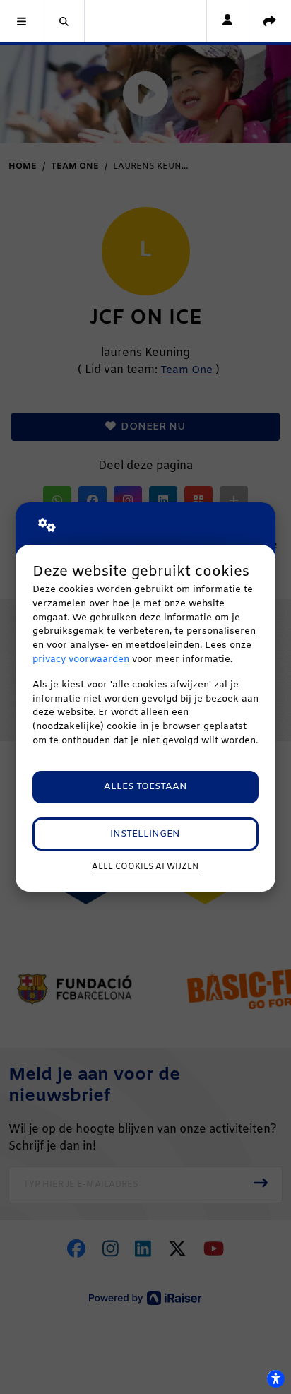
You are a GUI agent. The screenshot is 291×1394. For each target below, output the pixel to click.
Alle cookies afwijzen (145, 867)
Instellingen (145, 834)
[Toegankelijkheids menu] (275, 1378)
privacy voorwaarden (80, 660)
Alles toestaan (145, 787)
